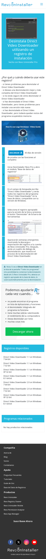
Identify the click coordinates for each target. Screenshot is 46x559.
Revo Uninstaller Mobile (13, 505)
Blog (5, 457)
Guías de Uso (9, 483)
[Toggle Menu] (41, 4)
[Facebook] (10, 542)
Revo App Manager (11, 514)
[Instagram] (26, 542)
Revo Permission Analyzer (14, 510)
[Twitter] (18, 542)
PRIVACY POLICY (30, 554)
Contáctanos (9, 465)
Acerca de (7, 453)
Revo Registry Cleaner (12, 501)
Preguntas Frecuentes (13, 475)
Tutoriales (8, 479)
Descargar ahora (23, 331)
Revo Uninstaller (10, 497)
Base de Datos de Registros (15, 487)
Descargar (14, 153)
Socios (6, 461)
